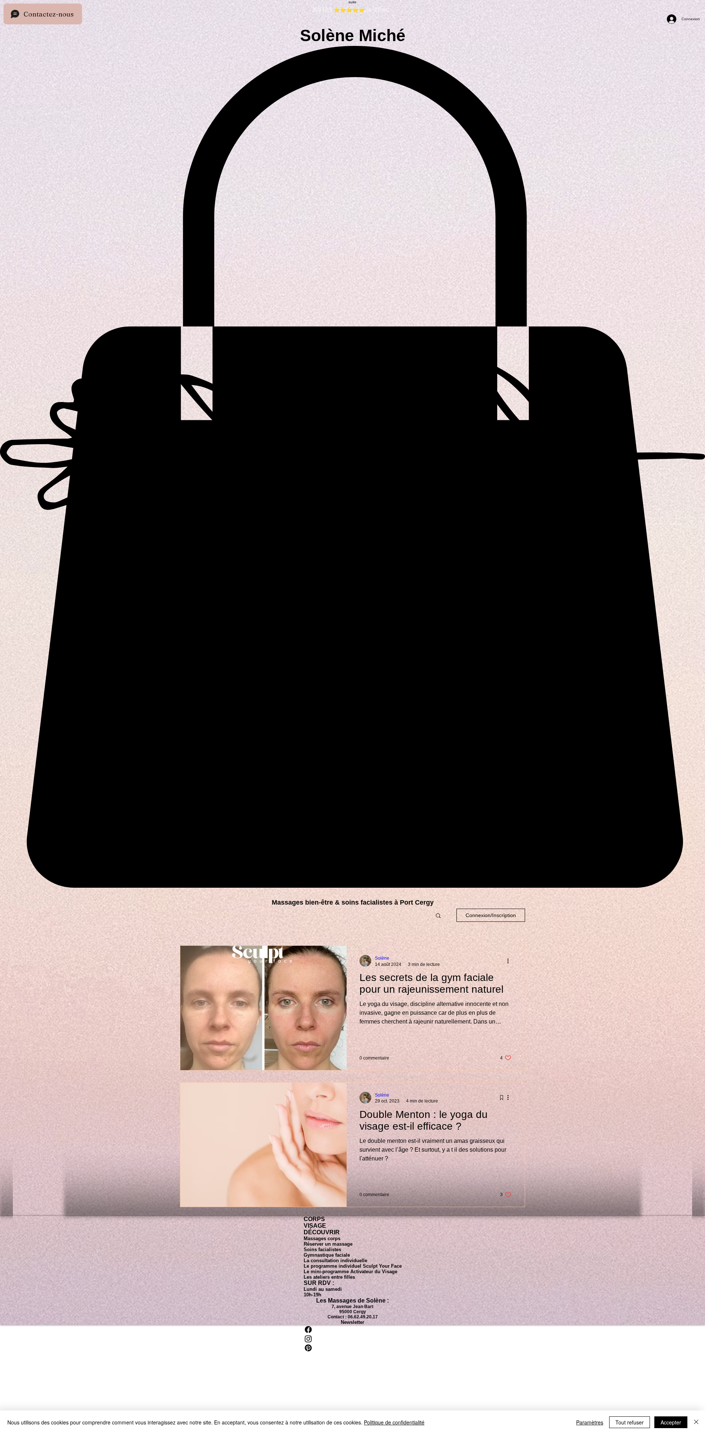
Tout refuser (629, 1422)
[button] (438, 916)
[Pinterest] (353, 1347)
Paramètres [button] (589, 1422)
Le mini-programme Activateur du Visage (350, 1271)
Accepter (671, 1422)
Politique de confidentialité (394, 1422)
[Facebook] (353, 1329)
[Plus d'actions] (510, 960)
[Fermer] (696, 1422)
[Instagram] (353, 1338)
